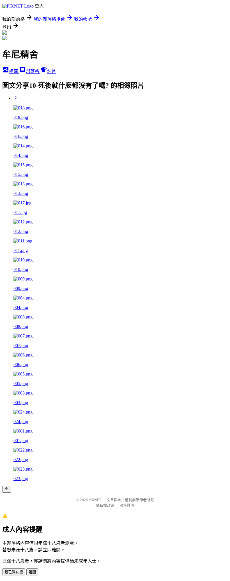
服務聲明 (126, 505)
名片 (51, 71)
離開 (32, 572)
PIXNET (95, 500)
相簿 (14, 71)
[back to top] (6, 489)
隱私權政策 (105, 505)
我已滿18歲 (13, 572)
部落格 (33, 71)
